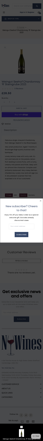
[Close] (40, 201)
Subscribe (21, 235)
